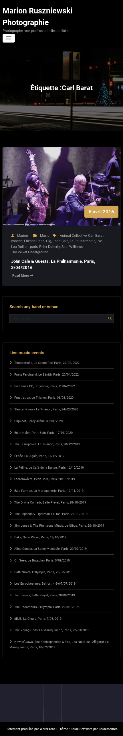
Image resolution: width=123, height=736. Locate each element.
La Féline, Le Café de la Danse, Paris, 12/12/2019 (49, 468)
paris (34, 247)
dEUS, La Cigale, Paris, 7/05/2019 (37, 619)
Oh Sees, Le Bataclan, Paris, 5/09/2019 (42, 560)
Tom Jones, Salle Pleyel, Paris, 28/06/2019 (44, 595)
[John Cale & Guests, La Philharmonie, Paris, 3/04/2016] (62, 192)
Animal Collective (73, 236)
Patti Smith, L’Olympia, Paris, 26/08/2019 (43, 572)
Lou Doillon (20, 247)
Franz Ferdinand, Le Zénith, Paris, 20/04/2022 (46, 374)
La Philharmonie (82, 241)
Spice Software (81, 729)
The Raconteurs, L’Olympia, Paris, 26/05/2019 (46, 607)
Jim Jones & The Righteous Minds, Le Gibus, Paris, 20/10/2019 (59, 526)
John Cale (60, 241)
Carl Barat (96, 236)
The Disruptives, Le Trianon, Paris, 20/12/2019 (47, 444)
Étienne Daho (34, 241)
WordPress (47, 729)
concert (17, 241)
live (99, 241)
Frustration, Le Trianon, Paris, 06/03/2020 (44, 398)
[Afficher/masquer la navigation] (9, 38)
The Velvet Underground (29, 252)
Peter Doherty (49, 247)
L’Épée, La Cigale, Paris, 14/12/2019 (39, 456)
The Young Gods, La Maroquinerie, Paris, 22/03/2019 (51, 630)
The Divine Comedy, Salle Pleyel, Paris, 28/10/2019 (50, 502)
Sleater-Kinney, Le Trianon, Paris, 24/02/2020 (46, 409)
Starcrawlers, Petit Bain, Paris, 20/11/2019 (44, 479)
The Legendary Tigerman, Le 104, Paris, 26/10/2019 (51, 514)
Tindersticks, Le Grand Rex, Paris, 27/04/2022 (47, 363)
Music (44, 236)
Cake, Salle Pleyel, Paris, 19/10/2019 (40, 537)
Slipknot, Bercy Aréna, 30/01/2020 (38, 421)
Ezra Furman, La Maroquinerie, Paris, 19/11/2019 (49, 491)
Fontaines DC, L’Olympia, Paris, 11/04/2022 (44, 386)
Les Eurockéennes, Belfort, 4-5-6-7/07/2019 (45, 583)
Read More (21, 276)
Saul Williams (72, 247)
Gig (48, 241)
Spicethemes (108, 729)
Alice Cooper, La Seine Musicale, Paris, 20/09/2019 (50, 549)
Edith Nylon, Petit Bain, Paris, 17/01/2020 (43, 433)
